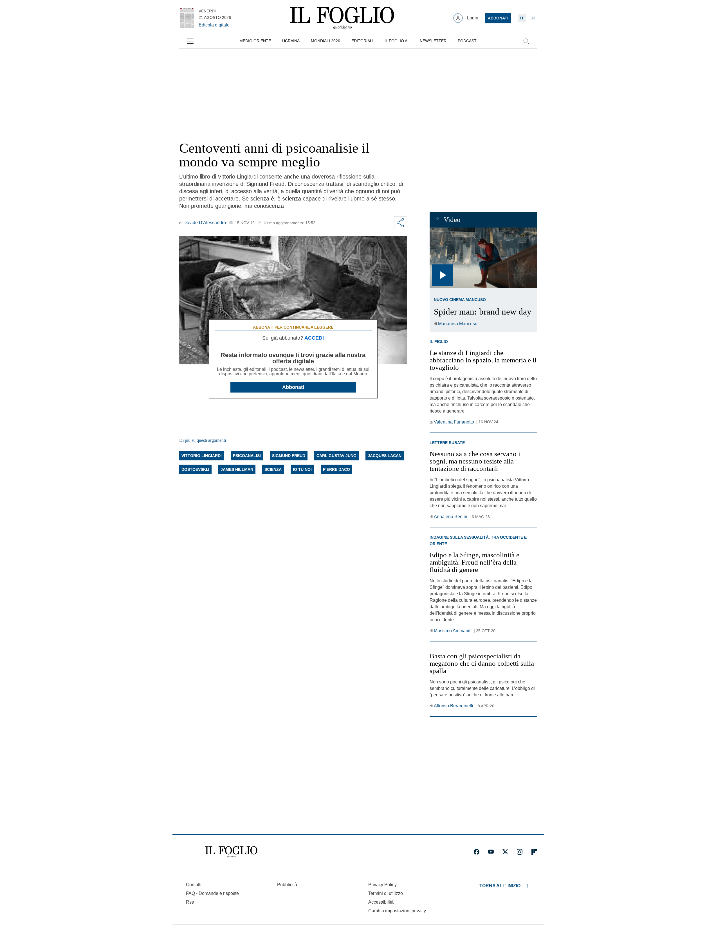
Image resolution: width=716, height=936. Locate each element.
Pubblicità (287, 884)
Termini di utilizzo (385, 893)
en (532, 18)
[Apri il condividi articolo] (400, 222)
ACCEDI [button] (314, 338)
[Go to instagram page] (519, 852)
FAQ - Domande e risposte (212, 893)
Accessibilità (381, 902)
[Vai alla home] (342, 18)
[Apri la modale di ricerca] (526, 41)
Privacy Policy (382, 884)
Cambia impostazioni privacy (397, 911)
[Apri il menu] (190, 41)
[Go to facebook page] (476, 852)
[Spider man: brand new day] (483, 258)
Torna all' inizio (499, 885)
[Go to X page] (505, 852)
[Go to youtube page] (491, 852)
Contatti (193, 884)
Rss (190, 902)
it (522, 18)
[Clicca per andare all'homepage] (231, 851)
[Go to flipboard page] (534, 852)
